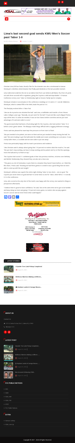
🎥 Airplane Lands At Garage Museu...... (27, 363)
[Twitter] (62, 2)
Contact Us (7, 319)
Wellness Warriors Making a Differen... (29, 277)
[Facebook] (59, 2)
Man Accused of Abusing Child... (25, 372)
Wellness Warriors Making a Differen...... (27, 354)
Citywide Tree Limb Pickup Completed (29, 266)
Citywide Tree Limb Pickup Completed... (27, 346)
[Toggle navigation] (5, 3)
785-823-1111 (10, 327)
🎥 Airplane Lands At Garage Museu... (29, 287)
